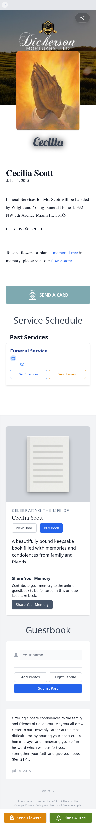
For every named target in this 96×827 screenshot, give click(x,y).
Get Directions (28, 374)
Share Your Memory (32, 604)
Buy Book (51, 528)
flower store (61, 260)
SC (22, 364)
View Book (24, 528)
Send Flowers (67, 374)
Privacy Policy (34, 805)
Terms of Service (61, 805)
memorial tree (65, 252)
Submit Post (48, 688)
